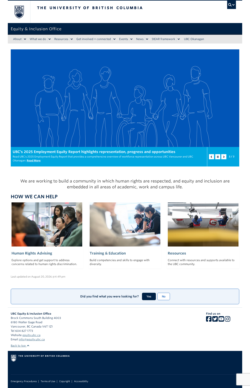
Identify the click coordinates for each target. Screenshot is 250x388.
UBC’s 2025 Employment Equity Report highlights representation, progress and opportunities (94, 152)
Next (223, 156)
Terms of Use (48, 381)
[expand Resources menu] (71, 39)
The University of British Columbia (19, 12)
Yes (148, 296)
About (17, 39)
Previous (211, 156)
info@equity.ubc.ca (32, 339)
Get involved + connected (93, 39)
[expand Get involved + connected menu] (114, 39)
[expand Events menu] (131, 39)
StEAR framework (163, 39)
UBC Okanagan (194, 39)
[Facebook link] (209, 320)
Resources (61, 39)
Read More (34, 160)
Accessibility (81, 381)
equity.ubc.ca (31, 335)
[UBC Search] (231, 5)
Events (123, 39)
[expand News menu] (147, 39)
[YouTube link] (221, 320)
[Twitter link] (215, 320)
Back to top (19, 345)
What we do (38, 39)
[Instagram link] (227, 320)
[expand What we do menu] (49, 39)
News (140, 39)
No (163, 296)
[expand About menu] (25, 39)
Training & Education (108, 253)
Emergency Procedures (24, 381)
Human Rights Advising (32, 253)
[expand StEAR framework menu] (178, 39)
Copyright (64, 381)
